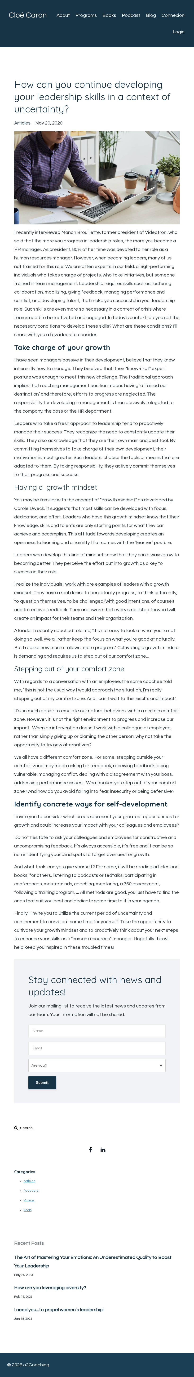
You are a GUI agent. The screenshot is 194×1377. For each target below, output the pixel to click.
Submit (42, 1082)
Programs (86, 15)
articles (22, 123)
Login (179, 32)
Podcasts (31, 1190)
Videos (29, 1200)
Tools (27, 1210)
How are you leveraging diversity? (50, 1287)
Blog (151, 15)
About (63, 15)
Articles (29, 1181)
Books (109, 15)
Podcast (131, 15)
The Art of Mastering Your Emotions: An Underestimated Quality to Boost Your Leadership (93, 1261)
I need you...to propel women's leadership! (59, 1309)
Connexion (173, 15)
